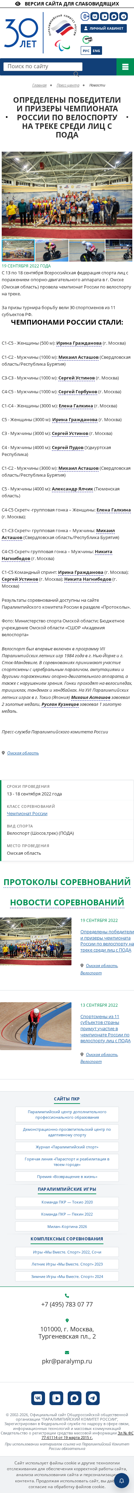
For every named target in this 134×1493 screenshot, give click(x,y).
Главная (39, 85)
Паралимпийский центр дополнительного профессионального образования (67, 1114)
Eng (96, 50)
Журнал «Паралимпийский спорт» (67, 1146)
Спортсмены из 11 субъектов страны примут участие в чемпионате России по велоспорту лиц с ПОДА (105, 1028)
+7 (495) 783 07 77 (67, 1304)
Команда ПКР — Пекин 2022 (67, 1214)
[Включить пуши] (121, 1480)
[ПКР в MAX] (114, 16)
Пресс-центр (68, 85)
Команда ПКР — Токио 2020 (67, 1202)
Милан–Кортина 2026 (67, 1226)
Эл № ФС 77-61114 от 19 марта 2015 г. (88, 1435)
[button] (126, 157)
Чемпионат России (27, 813)
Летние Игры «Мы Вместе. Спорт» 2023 (67, 1264)
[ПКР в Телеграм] (123, 16)
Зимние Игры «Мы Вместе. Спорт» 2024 (67, 1276)
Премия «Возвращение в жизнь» (67, 1176)
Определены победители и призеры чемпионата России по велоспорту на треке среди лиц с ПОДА (107, 940)
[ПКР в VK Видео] (104, 16)
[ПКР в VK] (94, 16)
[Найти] (76, 74)
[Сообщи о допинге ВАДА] (87, 39)
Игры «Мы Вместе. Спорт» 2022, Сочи (67, 1252)
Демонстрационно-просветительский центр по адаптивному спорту (67, 1132)
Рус (86, 50)
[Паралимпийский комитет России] (35, 27)
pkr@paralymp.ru (67, 1361)
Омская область (23, 753)
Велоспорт (91, 973)
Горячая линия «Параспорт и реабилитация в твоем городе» (67, 1161)
